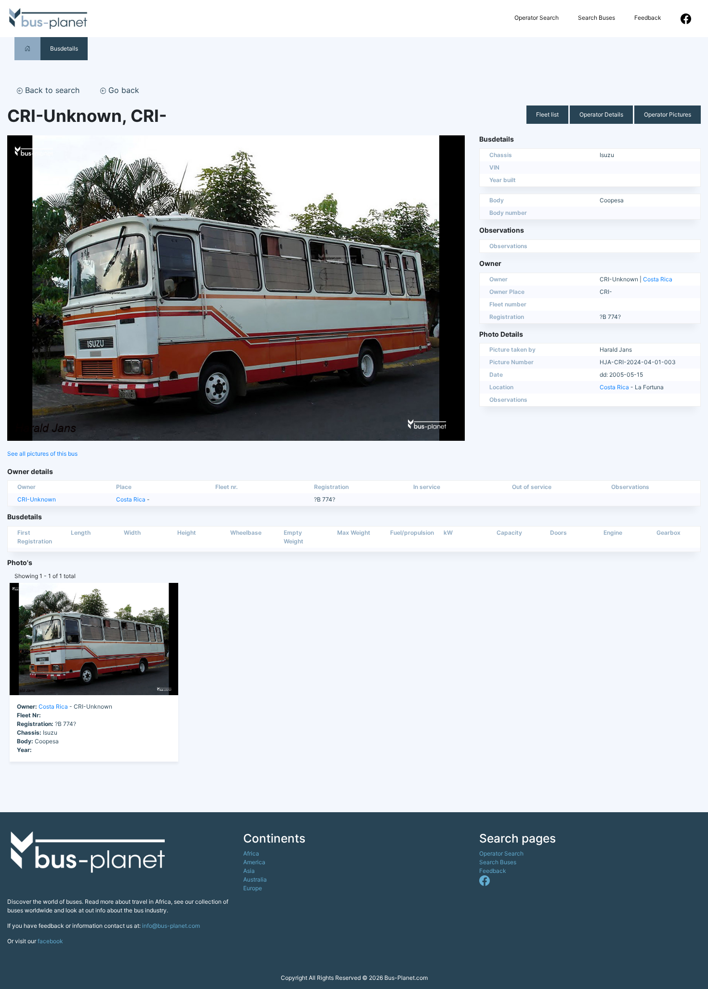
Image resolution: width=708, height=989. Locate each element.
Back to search (51, 90)
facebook (50, 941)
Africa (251, 853)
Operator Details (601, 114)
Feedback (647, 17)
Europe (252, 888)
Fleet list (547, 114)
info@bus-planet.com (171, 925)
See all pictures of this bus (42, 453)
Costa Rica (657, 279)
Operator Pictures (667, 114)
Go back (122, 90)
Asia (249, 870)
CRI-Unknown (36, 499)
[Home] (27, 48)
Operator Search (536, 17)
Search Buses (596, 17)
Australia (255, 879)
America (254, 862)
